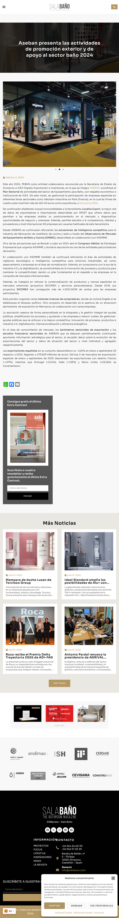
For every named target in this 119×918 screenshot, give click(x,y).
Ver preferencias (101, 905)
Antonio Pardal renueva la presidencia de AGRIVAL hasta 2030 (85, 657)
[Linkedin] (65, 830)
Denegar (76, 905)
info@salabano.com (73, 870)
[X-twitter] (53, 830)
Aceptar (54, 905)
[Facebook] (47, 830)
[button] (113, 878)
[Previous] (9, 124)
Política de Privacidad (83, 912)
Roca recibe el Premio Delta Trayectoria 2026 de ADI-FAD (29, 656)
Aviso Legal (99, 912)
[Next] (110, 124)
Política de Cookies (63, 912)
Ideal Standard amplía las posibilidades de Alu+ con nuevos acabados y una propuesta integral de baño (87, 584)
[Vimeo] (71, 830)
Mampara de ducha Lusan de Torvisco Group (28, 581)
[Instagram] (59, 830)
